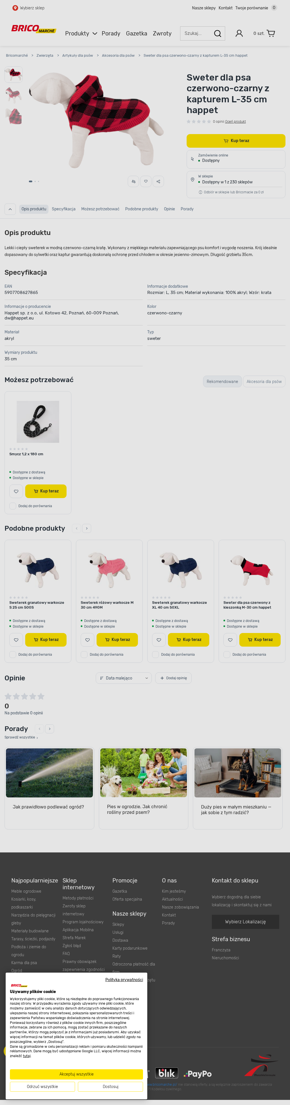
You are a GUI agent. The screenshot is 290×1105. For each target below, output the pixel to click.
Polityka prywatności (124, 979)
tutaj (27, 1056)
